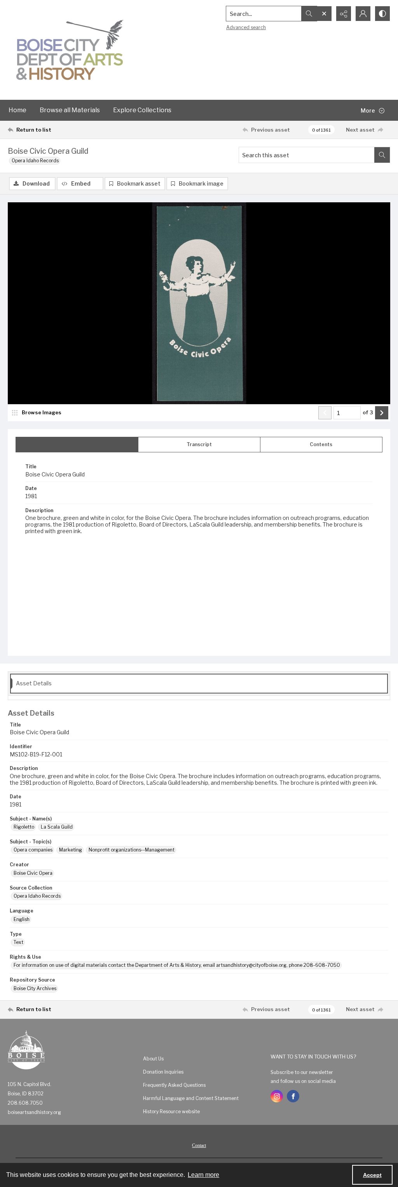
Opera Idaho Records (35, 160)
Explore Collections (142, 110)
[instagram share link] (277, 1096)
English (22, 919)
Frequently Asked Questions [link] (174, 1085)
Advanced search (246, 27)
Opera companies (33, 850)
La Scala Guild (57, 827)
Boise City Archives (35, 988)
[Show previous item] (325, 412)
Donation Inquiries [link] (163, 1072)
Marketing (70, 850)
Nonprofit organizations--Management (132, 850)
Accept (372, 1175)
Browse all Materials (70, 110)
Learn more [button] (203, 1174)
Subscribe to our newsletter (302, 1072)
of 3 (368, 412)
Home (17, 110)
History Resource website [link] (171, 1111)
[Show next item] (381, 412)
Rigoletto (24, 827)
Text (18, 942)
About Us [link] (153, 1059)
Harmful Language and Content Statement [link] (191, 1098)
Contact (199, 1145)
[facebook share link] (293, 1096)
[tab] (77, 444)
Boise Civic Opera (33, 873)
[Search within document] (382, 155)
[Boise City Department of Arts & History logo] (70, 50)
